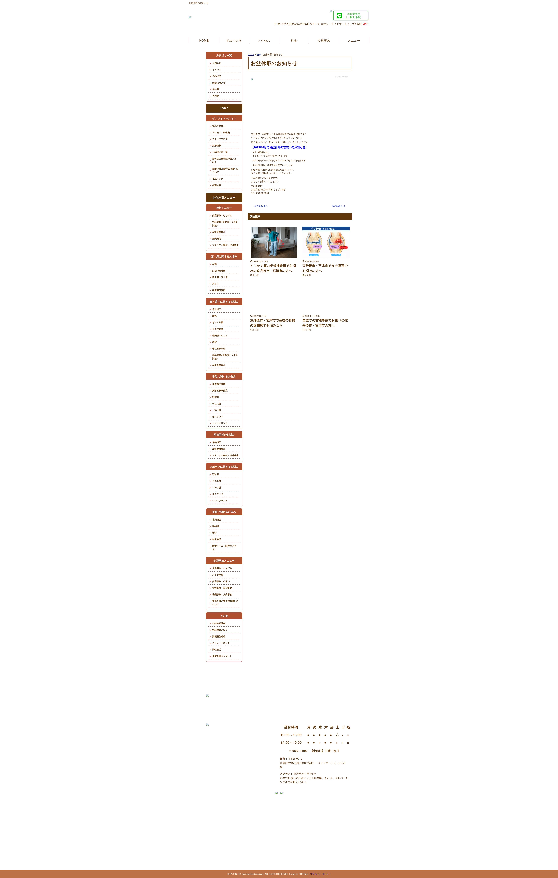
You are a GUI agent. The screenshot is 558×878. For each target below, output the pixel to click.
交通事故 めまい (221, 581)
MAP (365, 24)
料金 (294, 40)
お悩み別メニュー (224, 197)
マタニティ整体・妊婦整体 (225, 245)
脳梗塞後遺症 (218, 636)
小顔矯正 (216, 519)
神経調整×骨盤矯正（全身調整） (225, 223)
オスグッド (217, 416)
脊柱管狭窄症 (218, 348)
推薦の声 (216, 185)
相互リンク (217, 178)
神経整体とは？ (220, 629)
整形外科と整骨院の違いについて (225, 170)
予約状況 (216, 76)
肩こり (215, 283)
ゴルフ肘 (216, 410)
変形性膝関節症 (220, 390)
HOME (204, 40)
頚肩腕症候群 (218, 290)
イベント (216, 69)
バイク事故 (217, 574)
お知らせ (216, 63)
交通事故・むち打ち (222, 215)
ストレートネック (221, 642)
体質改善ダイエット (222, 656)
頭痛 (214, 264)
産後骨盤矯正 (218, 232)
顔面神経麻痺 (218, 270)
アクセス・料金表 (221, 132)
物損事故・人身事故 (222, 594)
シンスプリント (220, 423)
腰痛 (214, 315)
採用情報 (216, 145)
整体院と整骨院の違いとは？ (224, 160)
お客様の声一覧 (220, 152)
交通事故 (324, 40)
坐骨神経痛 (217, 328)
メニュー (354, 40)
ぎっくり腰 (217, 322)
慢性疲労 (216, 649)
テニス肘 (216, 403)
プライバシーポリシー (320, 873)
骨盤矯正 (216, 309)
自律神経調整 (218, 623)
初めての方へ (218, 125)
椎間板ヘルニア (220, 335)
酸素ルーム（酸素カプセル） (224, 547)
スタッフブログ (220, 139)
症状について (218, 82)
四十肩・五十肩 (220, 277)
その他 (215, 95)
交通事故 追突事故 (222, 587)
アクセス (264, 40)
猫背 (214, 342)
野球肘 (215, 397)
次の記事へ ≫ (339, 205)
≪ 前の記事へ (261, 205)
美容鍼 (215, 526)
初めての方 (234, 40)
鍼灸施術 (216, 238)
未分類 (255, 274)
